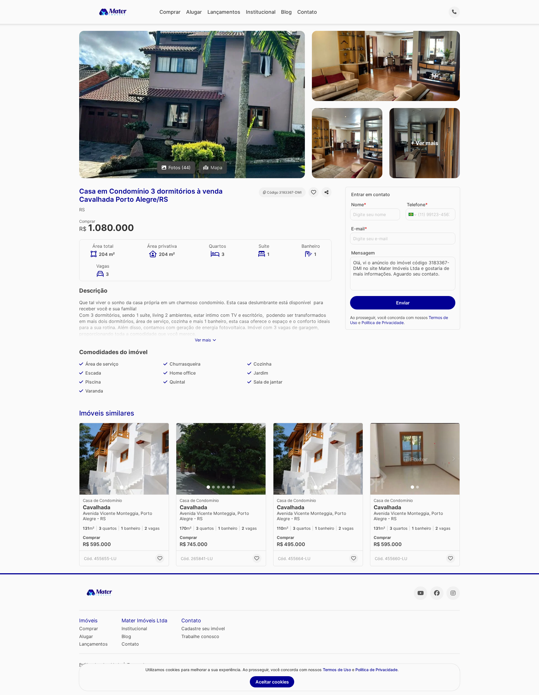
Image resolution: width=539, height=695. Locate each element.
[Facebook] (437, 593)
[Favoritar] (314, 192)
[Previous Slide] (85, 459)
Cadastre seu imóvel (203, 628)
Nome (358, 204)
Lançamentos (223, 12)
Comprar (170, 12)
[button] (124, 459)
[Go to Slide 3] (218, 487)
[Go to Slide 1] (121, 487)
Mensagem (363, 253)
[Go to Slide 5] (228, 487)
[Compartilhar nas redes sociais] (326, 192)
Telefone (417, 204)
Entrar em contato (370, 194)
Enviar (403, 303)
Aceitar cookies (272, 682)
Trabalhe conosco (200, 636)
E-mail (359, 228)
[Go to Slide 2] (126, 487)
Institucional (260, 12)
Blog (286, 12)
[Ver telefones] (454, 12)
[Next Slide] (163, 459)
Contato (307, 12)
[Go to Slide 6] (233, 487)
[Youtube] (420, 593)
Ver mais (203, 340)
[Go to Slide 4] (223, 487)
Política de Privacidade (383, 322)
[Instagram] (453, 593)
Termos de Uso (337, 669)
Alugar (194, 12)
